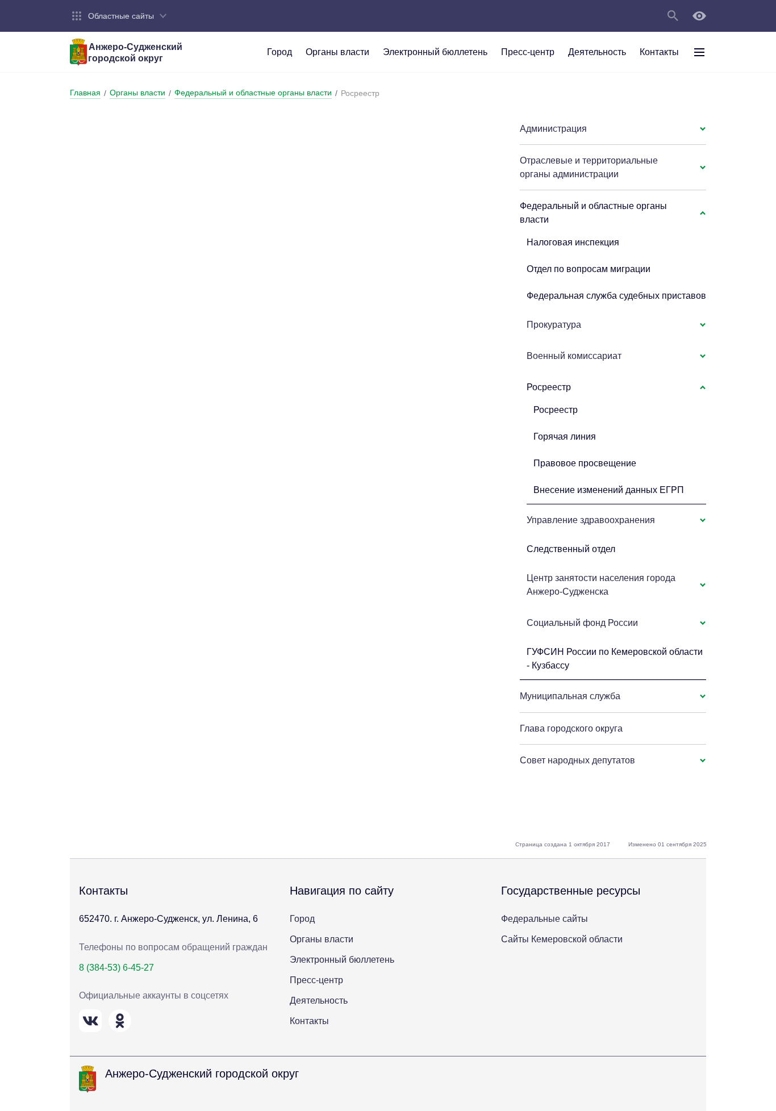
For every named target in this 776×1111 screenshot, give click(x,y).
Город (302, 919)
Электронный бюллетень (342, 959)
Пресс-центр (316, 980)
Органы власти (137, 92)
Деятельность (319, 1000)
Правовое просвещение (584, 463)
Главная (85, 92)
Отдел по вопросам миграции (588, 269)
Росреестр (555, 410)
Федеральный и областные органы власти (253, 92)
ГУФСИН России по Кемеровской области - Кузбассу (615, 658)
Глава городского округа (571, 728)
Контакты (309, 1021)
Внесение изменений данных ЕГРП (608, 490)
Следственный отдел (571, 549)
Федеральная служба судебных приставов (616, 295)
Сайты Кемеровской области (562, 939)
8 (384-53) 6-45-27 (116, 967)
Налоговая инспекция (573, 242)
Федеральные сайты (544, 919)
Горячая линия (564, 436)
